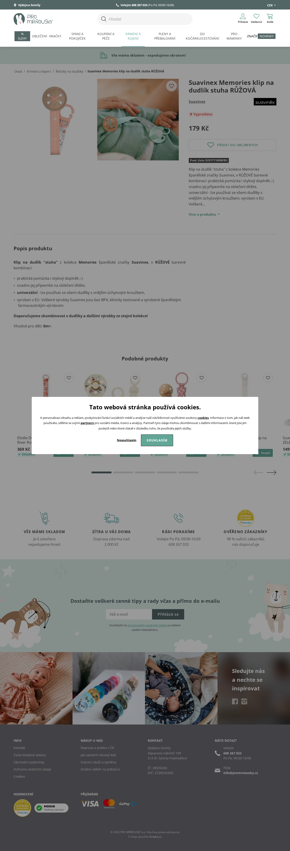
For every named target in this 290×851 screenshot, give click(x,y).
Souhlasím (157, 440)
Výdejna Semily (28, 5)
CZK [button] (270, 5)
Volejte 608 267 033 (134, 5)
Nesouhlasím (126, 440)
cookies (203, 418)
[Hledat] (103, 19)
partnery (87, 423)
